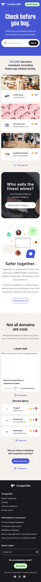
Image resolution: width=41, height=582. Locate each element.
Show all (22, 440)
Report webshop (20, 461)
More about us (20, 301)
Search (33, 43)
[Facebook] (15, 577)
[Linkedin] (24, 577)
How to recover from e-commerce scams (18, 538)
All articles (22, 395)
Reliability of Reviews (10, 530)
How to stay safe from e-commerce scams (19, 534)
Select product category (18, 205)
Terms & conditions (9, 506)
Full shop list (22, 165)
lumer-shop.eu (19, 97)
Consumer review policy (11, 526)
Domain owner (32, 4)
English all (7, 552)
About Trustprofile (8, 498)
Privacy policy (7, 510)
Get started (20, 566)
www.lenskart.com (20, 126)
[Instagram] (19, 577)
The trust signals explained (12, 522)
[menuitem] (20, 498)
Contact (4, 502)
